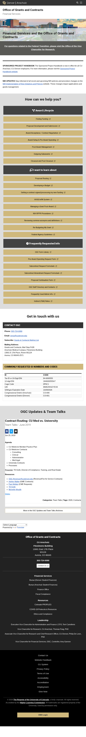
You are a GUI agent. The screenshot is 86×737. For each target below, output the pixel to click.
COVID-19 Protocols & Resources (43, 609)
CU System (43, 664)
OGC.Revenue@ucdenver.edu (21, 479)
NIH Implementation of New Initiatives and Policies (23, 84)
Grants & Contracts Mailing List (26, 340)
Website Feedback (43, 660)
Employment (43, 687)
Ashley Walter (14, 482)
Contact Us (43, 655)
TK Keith (12, 487)
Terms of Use (43, 673)
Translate (20, 527)
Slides (7, 494)
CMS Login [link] (43, 715)
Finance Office (43, 589)
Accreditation (43, 682)
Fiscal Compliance (43, 594)
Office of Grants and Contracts (23, 10)
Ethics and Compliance (43, 614)
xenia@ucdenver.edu (18, 336)
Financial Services (11, 14)
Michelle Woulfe (15, 490)
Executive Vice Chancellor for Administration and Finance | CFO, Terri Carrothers (43, 624)
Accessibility (43, 678)
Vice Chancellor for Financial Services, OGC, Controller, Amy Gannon (43, 642)
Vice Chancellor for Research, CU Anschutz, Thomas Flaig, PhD (43, 629)
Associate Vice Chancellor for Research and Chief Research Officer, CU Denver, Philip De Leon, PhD (43, 635)
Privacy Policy (43, 669)
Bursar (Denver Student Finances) (43, 580)
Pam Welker (13, 484)
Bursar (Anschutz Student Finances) (43, 585)
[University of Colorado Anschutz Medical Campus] (21, 2)
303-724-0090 (16, 331)
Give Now (43, 692)
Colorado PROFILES (43, 605)
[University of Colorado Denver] (9, 2)
